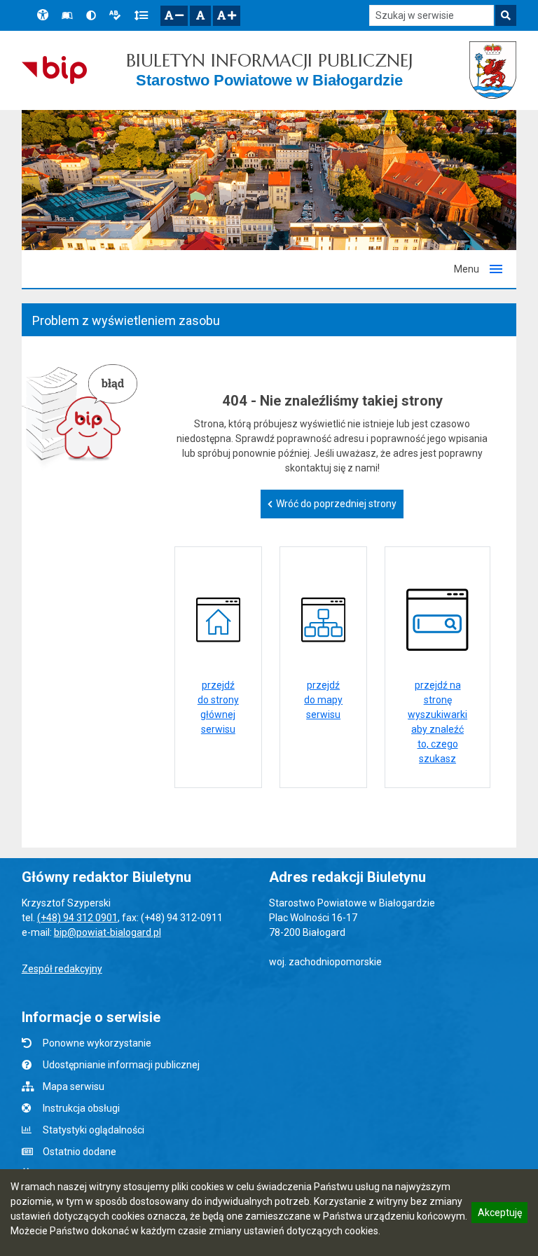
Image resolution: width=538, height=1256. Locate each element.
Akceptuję (499, 1214)
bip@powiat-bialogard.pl (107, 932)
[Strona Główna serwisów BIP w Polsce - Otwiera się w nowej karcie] (54, 70)
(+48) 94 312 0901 (77, 917)
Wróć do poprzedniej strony (336, 503)
